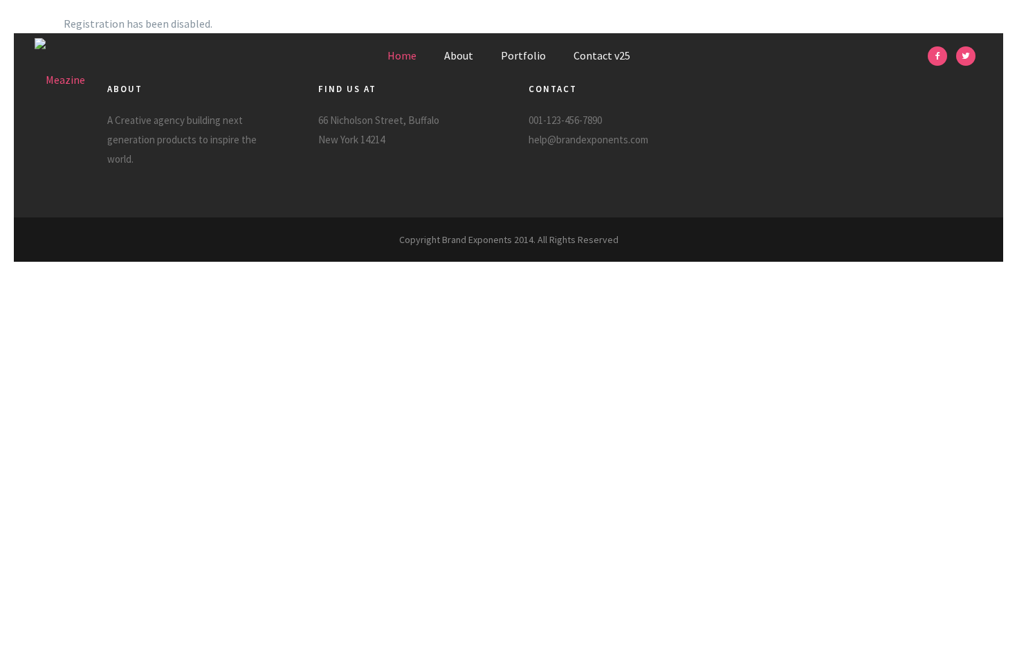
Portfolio (523, 55)
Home (401, 55)
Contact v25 (602, 55)
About (458, 55)
